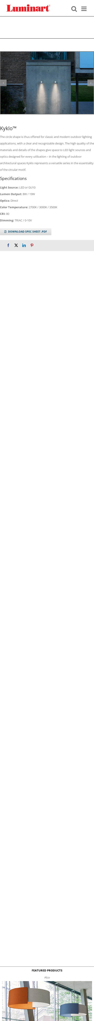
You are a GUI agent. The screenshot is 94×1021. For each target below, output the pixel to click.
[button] (3, 83)
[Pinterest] (32, 245)
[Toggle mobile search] (74, 8)
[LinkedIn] (24, 245)
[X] (16, 245)
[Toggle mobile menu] (84, 8)
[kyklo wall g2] (47, 83)
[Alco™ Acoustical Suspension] (47, 982)
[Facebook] (8, 245)
